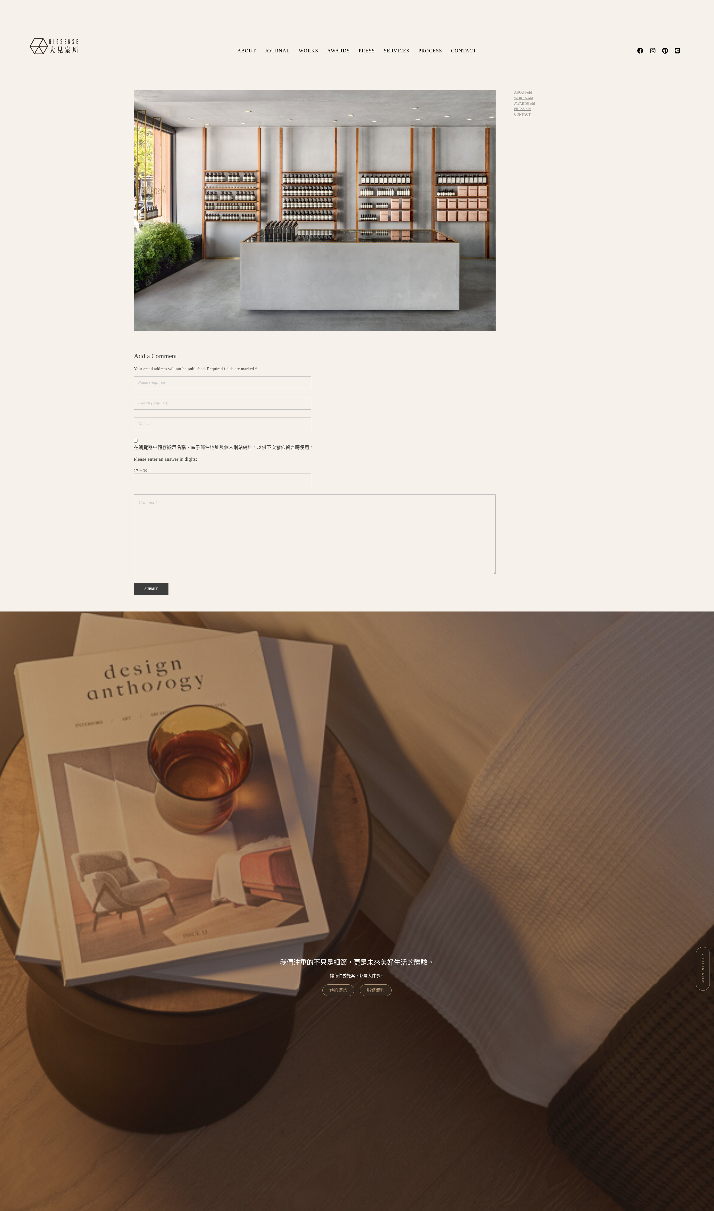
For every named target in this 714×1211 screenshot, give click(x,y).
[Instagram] (653, 51)
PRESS (367, 51)
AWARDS (338, 51)
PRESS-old (522, 109)
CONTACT (463, 51)
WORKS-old (523, 98)
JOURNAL (277, 51)
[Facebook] (640, 51)
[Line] (677, 51)
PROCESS (430, 51)
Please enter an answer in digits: (165, 459)
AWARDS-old (524, 103)
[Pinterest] (665, 51)
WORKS (308, 51)
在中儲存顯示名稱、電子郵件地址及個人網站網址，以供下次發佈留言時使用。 (224, 447)
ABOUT (246, 51)
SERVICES (396, 51)
